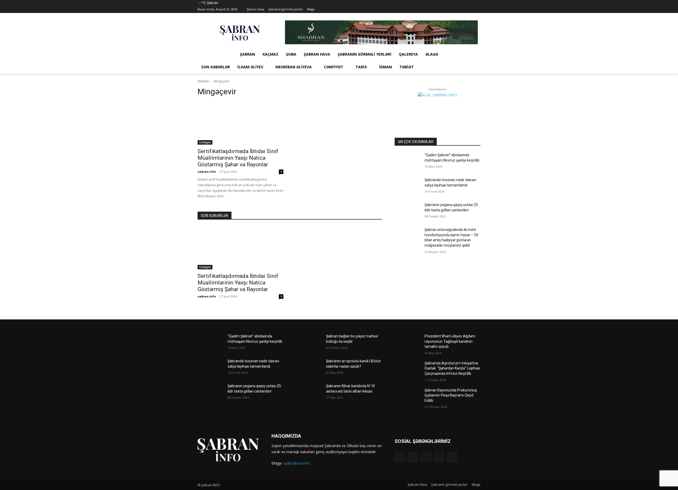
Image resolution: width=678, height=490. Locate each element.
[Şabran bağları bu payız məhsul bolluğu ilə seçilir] (309, 343)
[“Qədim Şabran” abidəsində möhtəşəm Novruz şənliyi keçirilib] (407, 162)
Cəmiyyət (205, 142)
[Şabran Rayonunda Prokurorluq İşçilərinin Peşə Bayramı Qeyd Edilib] (407, 397)
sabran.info (207, 171)
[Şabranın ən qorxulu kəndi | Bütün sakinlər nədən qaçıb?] (309, 368)
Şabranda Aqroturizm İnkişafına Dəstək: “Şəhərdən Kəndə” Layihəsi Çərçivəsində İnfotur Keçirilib (452, 368)
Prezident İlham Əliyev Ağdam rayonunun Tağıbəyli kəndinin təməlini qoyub (450, 341)
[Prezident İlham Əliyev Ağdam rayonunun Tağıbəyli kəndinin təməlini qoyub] (407, 343)
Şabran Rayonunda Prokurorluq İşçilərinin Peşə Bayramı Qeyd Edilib (451, 395)
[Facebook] (448, 9)
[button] (474, 67)
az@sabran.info (296, 463)
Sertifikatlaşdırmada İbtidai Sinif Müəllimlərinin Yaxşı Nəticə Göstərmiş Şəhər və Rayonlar (238, 158)
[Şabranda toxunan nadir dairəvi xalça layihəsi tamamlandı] (407, 186)
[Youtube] (477, 9)
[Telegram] (470, 9)
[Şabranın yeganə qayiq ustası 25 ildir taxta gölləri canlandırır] (407, 211)
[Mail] (463, 9)
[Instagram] (455, 9)
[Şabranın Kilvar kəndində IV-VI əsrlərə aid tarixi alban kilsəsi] (309, 393)
